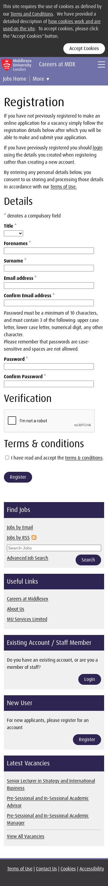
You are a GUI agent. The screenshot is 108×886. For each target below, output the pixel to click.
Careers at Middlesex (27, 599)
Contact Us (46, 869)
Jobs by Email (20, 527)
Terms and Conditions (31, 14)
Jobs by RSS (18, 537)
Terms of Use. (63, 187)
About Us (15, 609)
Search (88, 560)
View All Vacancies (25, 836)
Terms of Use (19, 869)
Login (89, 679)
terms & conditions (84, 458)
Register (18, 477)
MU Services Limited (27, 619)
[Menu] (101, 64)
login (98, 148)
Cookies (68, 869)
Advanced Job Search (27, 558)
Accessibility (92, 869)
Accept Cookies (84, 48)
